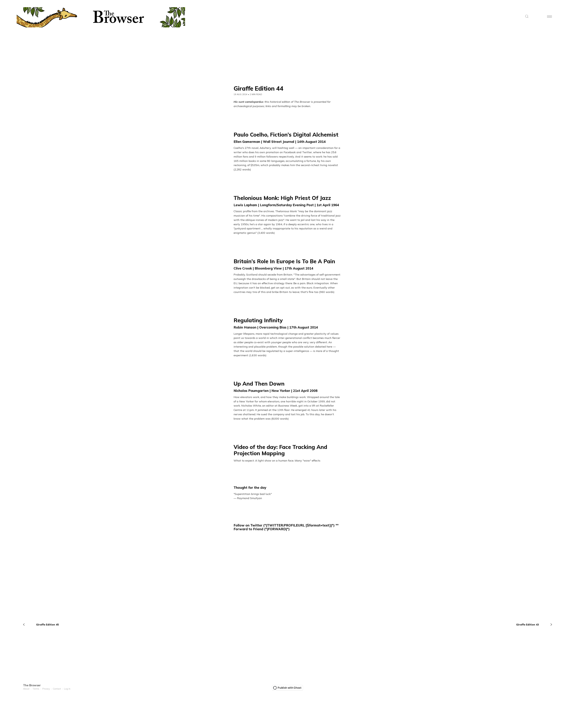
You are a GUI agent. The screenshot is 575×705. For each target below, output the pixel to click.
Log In (67, 688)
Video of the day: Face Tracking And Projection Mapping (280, 450)
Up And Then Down (259, 383)
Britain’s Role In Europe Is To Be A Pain (284, 261)
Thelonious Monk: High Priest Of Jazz (282, 198)
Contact (57, 688)
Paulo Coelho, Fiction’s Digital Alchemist (286, 134)
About (26, 688)
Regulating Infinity (258, 320)
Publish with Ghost (289, 687)
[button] (527, 17)
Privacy (46, 688)
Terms (35, 688)
